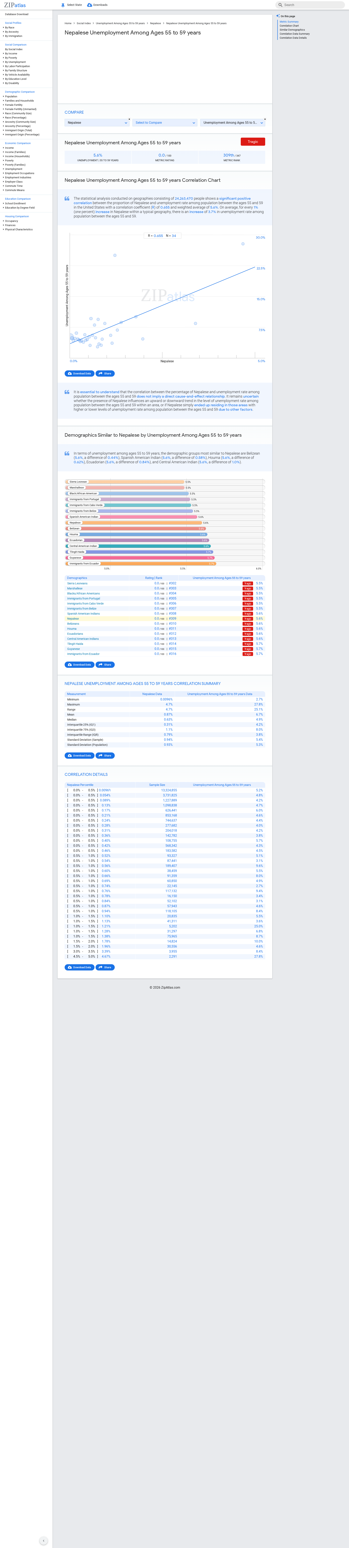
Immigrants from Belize (81, 608)
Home (68, 23)
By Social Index (13, 49)
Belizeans (73, 623)
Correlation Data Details (293, 37)
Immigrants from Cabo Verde (85, 603)
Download (256, 229)
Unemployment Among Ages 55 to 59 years (120, 23)
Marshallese (74, 588)
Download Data (82, 373)
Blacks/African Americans (83, 593)
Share (107, 373)
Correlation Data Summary (295, 33)
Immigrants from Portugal (83, 598)
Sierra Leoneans (77, 583)
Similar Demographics (292, 29)
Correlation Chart (289, 25)
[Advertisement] (114, 68)
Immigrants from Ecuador (83, 654)
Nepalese (155, 23)
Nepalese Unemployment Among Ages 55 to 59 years (196, 23)
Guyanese (73, 648)
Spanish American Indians (83, 613)
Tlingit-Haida (75, 643)
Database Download (16, 14)
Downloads (100, 4)
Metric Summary (289, 21)
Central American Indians (83, 638)
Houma (72, 628)
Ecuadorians (75, 633)
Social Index (84, 23)
